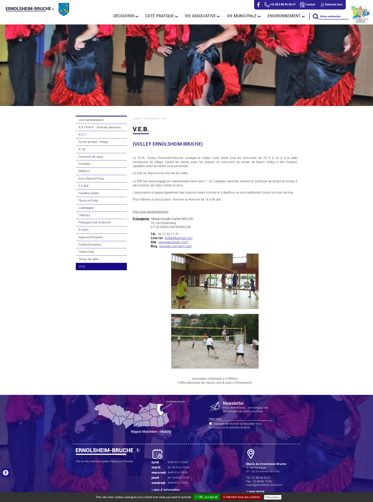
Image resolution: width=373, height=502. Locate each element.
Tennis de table (89, 259)
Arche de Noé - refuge (93, 142)
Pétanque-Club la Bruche (95, 222)
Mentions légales (99, 461)
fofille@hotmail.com (179, 238)
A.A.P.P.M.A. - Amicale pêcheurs (100, 127)
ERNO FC (84, 171)
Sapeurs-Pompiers (91, 237)
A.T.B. (82, 149)
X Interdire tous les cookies (241, 497)
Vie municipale (242, 16)
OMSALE (84, 215)
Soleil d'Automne (90, 244)
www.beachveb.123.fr (173, 242)
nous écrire (256, 491)
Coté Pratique (159, 16)
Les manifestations (91, 120)
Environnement (284, 16)
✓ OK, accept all (206, 497)
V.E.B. (82, 266)
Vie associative (200, 16)
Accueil (136, 118)
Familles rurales (89, 193)
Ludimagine (86, 208)
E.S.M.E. (84, 186)
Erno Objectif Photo (91, 178)
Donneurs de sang (91, 156)
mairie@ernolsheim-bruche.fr (264, 485)
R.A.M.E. (84, 230)
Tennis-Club (86, 252)
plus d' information (167, 490)
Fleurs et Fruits (88, 200)
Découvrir (123, 16)
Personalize (272, 497)
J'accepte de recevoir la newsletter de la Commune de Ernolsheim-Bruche (235, 425)
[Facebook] (258, 4)
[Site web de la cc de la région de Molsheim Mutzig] (361, 22)
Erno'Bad (84, 164)
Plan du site (82, 461)
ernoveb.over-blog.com (175, 246)
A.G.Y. (82, 134)
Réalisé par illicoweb (122, 461)
